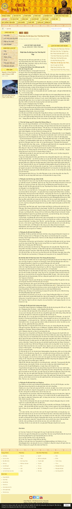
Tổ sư (56, 463)
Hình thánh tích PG (7, 487)
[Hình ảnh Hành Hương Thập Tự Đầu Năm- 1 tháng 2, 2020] (11, 84)
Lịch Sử (56, 453)
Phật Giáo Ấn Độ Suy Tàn (58, 67)
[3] (47, 281)
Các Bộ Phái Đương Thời (58, 60)
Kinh (21, 465)
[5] (65, 364)
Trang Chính (5, 453)
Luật (21, 468)
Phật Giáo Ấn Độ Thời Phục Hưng (60, 69)
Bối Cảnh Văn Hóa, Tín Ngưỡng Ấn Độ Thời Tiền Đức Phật (60, 51)
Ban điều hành (6, 461)
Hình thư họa (6, 492)
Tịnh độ (22, 456)
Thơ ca (39, 465)
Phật (56, 456)
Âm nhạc (40, 470)
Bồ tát (56, 458)
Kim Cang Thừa (23, 461)
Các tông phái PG (59, 470)
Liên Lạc (5, 463)
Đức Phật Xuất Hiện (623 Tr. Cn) (59, 53)
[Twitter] (38, 499)
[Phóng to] (26, 33)
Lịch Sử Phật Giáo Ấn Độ (59, 46)
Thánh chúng (58, 461)
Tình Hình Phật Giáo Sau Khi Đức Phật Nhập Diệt (60, 56)
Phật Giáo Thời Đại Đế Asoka (59, 58)
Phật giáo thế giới (59, 468)
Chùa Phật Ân (6, 477)
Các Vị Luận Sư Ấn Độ (57, 65)
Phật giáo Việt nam (59, 465)
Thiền (21, 458)
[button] (7, 15)
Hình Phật (5, 479)
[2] (41, 245)
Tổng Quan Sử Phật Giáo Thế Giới (60, 49)
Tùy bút (39, 463)
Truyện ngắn (41, 461)
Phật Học (21, 453)
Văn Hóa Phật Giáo (41, 453)
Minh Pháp (13, 98)
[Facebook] (34, 499)
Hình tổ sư (5, 484)
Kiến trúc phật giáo (42, 458)
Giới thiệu (5, 456)
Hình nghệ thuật (6, 489)
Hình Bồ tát (5, 482)
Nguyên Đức (5, 98)
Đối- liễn (40, 468)
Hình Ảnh (9, 69)
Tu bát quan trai (6, 468)
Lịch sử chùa (6, 458)
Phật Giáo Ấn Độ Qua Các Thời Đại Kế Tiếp (60, 62)
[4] (55, 285)
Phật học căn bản (24, 463)
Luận (21, 470)
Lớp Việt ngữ (6, 465)
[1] (41, 228)
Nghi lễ (39, 456)
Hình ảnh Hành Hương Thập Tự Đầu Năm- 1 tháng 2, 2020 (8, 94)
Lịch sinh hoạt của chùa (8, 470)
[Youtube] (41, 499)
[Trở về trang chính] (31, 499)
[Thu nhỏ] (21, 33)
